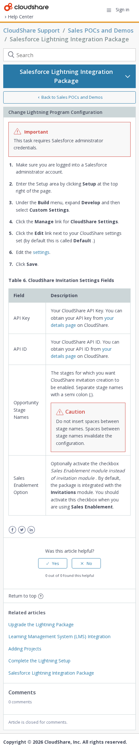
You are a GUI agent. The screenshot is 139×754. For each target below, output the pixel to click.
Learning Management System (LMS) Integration (59, 636)
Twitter (22, 530)
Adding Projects (24, 649)
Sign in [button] (122, 9)
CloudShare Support (31, 30)
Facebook (12, 530)
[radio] (52, 563)
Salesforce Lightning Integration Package (69, 39)
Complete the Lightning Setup (39, 661)
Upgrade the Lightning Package (41, 624)
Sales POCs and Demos (101, 30)
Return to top (22, 596)
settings (41, 252)
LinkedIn (31, 530)
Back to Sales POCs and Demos (72, 97)
